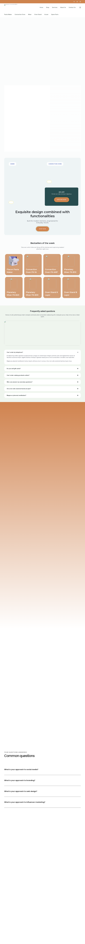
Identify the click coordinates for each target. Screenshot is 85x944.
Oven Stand (38, 14)
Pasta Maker (8, 14)
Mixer (29, 14)
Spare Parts (54, 14)
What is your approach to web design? (20, 791)
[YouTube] (80, 1)
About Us (63, 7)
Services (54, 7)
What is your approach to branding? (19, 780)
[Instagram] (77, 1)
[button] (42, 769)
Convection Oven (20, 14)
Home (41, 7)
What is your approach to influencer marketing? (24, 802)
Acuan (46, 14)
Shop (47, 7)
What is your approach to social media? (21, 769)
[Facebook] (74, 1)
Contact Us (72, 7)
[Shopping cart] (80, 7)
